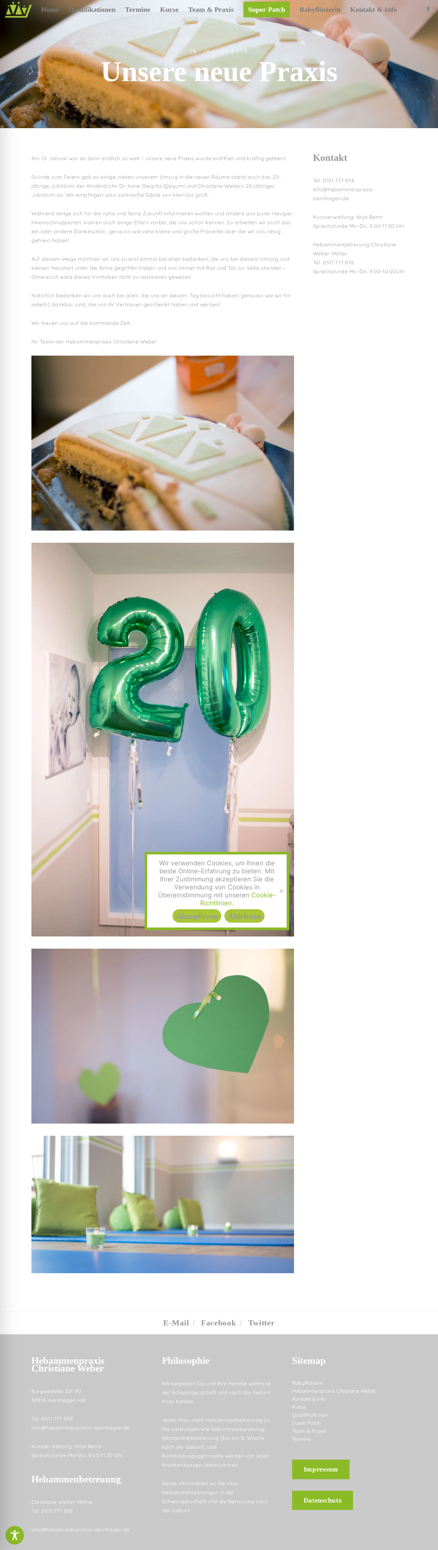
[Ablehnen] (281, 891)
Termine (301, 1439)
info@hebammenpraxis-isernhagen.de (80, 1427)
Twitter (261, 1323)
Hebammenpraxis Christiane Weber (334, 1391)
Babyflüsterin (307, 1383)
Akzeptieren (196, 915)
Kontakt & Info (309, 1399)
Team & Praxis (309, 1431)
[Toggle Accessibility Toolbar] (15, 1535)
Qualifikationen (310, 1415)
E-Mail (176, 1323)
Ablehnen (244, 915)
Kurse (299, 1407)
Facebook (218, 1323)
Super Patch (306, 1423)
